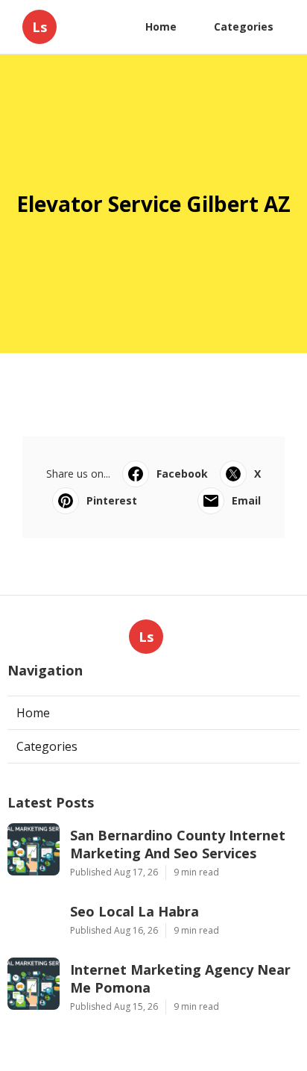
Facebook (182, 473)
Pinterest (111, 500)
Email (246, 500)
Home (161, 26)
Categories (243, 26)
